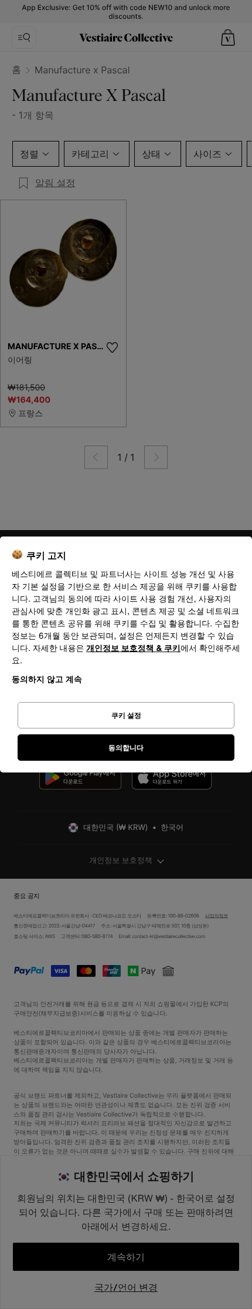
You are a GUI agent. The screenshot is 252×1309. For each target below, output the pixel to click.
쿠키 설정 (126, 715)
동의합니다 (126, 748)
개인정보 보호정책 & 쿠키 (133, 648)
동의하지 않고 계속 (47, 679)
